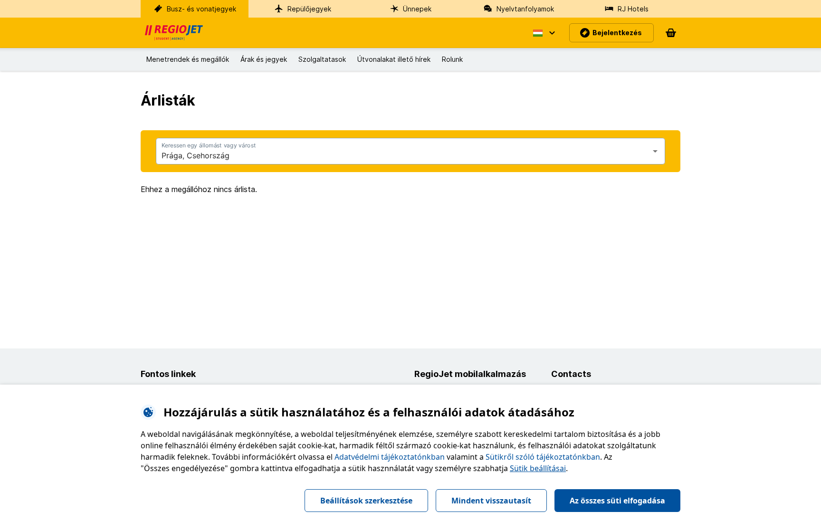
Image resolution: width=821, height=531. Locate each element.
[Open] (655, 151)
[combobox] (403, 155)
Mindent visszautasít (491, 500)
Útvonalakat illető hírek (393, 59)
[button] (543, 33)
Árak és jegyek (263, 59)
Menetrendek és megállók (187, 59)
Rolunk (452, 59)
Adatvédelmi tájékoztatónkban (389, 457)
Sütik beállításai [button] (538, 468)
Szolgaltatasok (322, 59)
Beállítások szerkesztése (366, 500)
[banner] (174, 32)
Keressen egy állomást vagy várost (209, 145)
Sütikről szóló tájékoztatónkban (543, 457)
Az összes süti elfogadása (617, 500)
